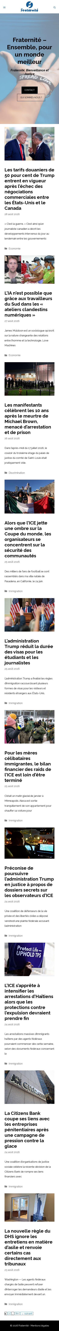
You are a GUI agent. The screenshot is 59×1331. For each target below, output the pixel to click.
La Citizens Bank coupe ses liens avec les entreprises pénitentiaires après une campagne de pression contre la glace (27, 1130)
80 (18, 1313)
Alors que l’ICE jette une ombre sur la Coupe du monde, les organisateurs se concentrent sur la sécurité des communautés (28, 539)
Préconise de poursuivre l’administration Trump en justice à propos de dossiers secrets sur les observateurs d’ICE (29, 881)
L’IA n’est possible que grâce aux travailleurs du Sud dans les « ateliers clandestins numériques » (28, 304)
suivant (26, 1313)
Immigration (16, 591)
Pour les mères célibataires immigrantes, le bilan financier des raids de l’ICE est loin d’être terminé (28, 766)
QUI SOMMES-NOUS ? (31, 97)
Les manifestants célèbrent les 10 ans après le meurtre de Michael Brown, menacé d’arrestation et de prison (28, 418)
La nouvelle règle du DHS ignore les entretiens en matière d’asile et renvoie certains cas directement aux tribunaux (28, 1247)
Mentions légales (40, 1325)
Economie (15, 248)
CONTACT (30, 90)
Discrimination (17, 472)
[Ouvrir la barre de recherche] (54, 7)
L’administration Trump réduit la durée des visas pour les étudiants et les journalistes (29, 652)
